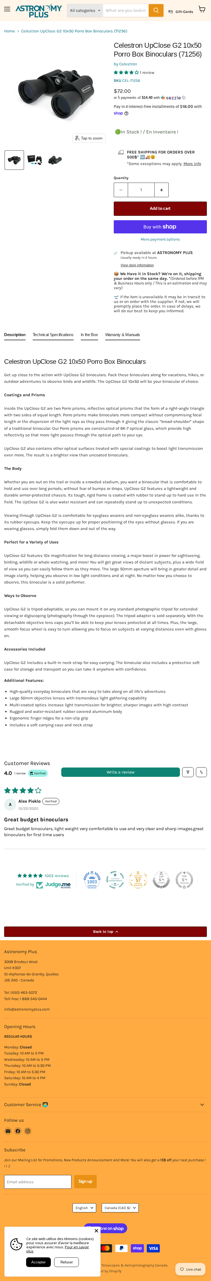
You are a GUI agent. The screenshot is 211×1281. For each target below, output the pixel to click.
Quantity (121, 178)
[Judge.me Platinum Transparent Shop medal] (115, 880)
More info (192, 163)
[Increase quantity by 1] (162, 190)
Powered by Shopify (105, 1271)
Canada (118, 1208)
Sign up (85, 1181)
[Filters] (188, 772)
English (82, 1208)
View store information (137, 265)
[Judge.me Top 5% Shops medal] (161, 880)
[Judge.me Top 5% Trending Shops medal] (184, 880)
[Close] (96, 1230)
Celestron (128, 64)
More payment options (160, 239)
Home (9, 31)
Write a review (121, 772)
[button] (14, 160)
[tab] (15, 335)
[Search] (156, 10)
